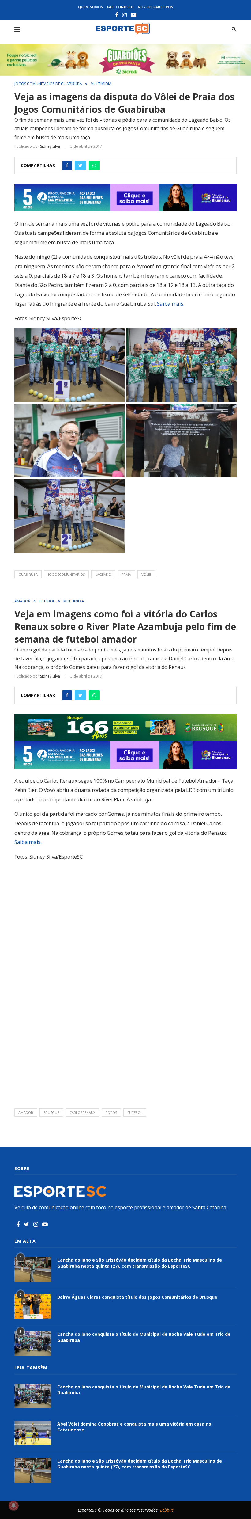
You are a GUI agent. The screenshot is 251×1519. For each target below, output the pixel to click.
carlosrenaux (82, 1112)
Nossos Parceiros (155, 7)
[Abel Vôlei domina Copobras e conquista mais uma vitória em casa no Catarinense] (32, 1433)
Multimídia (101, 84)
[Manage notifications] (13, 1505)
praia (126, 574)
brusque (51, 1112)
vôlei (146, 574)
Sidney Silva (50, 146)
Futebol (47, 601)
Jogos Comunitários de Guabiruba (48, 84)
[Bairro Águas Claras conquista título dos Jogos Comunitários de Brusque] (32, 1306)
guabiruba (28, 574)
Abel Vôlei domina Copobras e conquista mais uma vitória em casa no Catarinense (134, 1427)
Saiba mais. (170, 303)
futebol (134, 1112)
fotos (111, 1112)
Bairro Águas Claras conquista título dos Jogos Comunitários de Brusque (137, 1297)
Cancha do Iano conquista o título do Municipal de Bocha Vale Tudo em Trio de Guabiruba (143, 1337)
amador (25, 1112)
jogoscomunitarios (66, 574)
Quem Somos (90, 7)
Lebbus (167, 1510)
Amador (22, 601)
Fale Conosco (120, 7)
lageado (103, 574)
